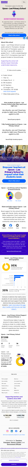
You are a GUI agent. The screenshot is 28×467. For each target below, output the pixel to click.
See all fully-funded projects (14, 139)
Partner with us (5, 385)
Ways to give (4, 392)
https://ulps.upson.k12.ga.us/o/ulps (11, 94)
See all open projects (14, 119)
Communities (17, 385)
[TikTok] (21, 431)
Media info (16, 390)
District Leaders (16, 442)
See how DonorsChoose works (14, 251)
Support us (4, 388)
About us (16, 378)
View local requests (9, 91)
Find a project (5, 378)
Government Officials (14, 444)
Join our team (17, 383)
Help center (14, 374)
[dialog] (14, 457)
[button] (4, 226)
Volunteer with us (5, 390)
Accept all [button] (14, 464)
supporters (7, 416)
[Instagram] (7, 431)
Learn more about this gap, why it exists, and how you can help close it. (14, 307)
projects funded (20, 416)
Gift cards (4, 383)
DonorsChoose (4, 2)
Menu (24, 2)
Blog (15, 388)
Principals (6, 442)
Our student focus (18, 381)
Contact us (16, 392)
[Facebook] (16, 431)
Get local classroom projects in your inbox (14, 434)
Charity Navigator (13, 412)
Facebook (10, 228)
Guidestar (23, 412)
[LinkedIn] (12, 431)
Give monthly (4, 381)
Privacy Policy (18, 457)
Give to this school (14, 35)
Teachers (19, 440)
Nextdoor (24, 228)
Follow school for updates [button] (15, 70)
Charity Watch (5, 412)
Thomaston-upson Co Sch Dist (14, 6)
